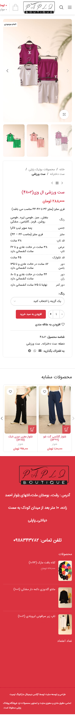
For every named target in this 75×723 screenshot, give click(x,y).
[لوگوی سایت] (39, 7)
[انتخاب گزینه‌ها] (66, 429)
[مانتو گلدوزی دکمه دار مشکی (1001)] (65, 597)
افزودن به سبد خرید (31, 314)
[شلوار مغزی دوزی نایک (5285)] (20, 410)
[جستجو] (61, 7)
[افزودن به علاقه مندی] (44, 391)
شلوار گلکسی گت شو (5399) (54, 438)
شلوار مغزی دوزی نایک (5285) (20, 438)
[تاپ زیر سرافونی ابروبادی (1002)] (65, 624)
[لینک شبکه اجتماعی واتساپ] (34, 351)
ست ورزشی (38, 174)
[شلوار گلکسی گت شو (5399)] (55, 410)
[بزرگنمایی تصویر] (64, 114)
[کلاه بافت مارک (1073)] (65, 571)
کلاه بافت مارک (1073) (42, 563)
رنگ (62, 293)
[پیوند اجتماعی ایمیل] (40, 351)
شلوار (54, 444)
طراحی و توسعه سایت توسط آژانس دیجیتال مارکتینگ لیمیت (38, 694)
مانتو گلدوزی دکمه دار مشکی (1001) (34, 589)
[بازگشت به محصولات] (57, 183)
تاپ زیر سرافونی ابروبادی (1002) (36, 616)
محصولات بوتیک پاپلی (42, 169)
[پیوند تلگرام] (29, 351)
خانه (62, 169)
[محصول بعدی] (52, 183)
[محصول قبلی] (62, 183)
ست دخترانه (57, 174)
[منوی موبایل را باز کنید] (70, 7)
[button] (68, 71)
